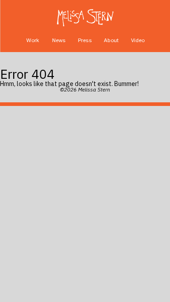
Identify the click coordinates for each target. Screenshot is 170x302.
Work (32, 40)
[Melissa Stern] (85, 17)
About (111, 40)
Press (85, 40)
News (59, 40)
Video (138, 40)
